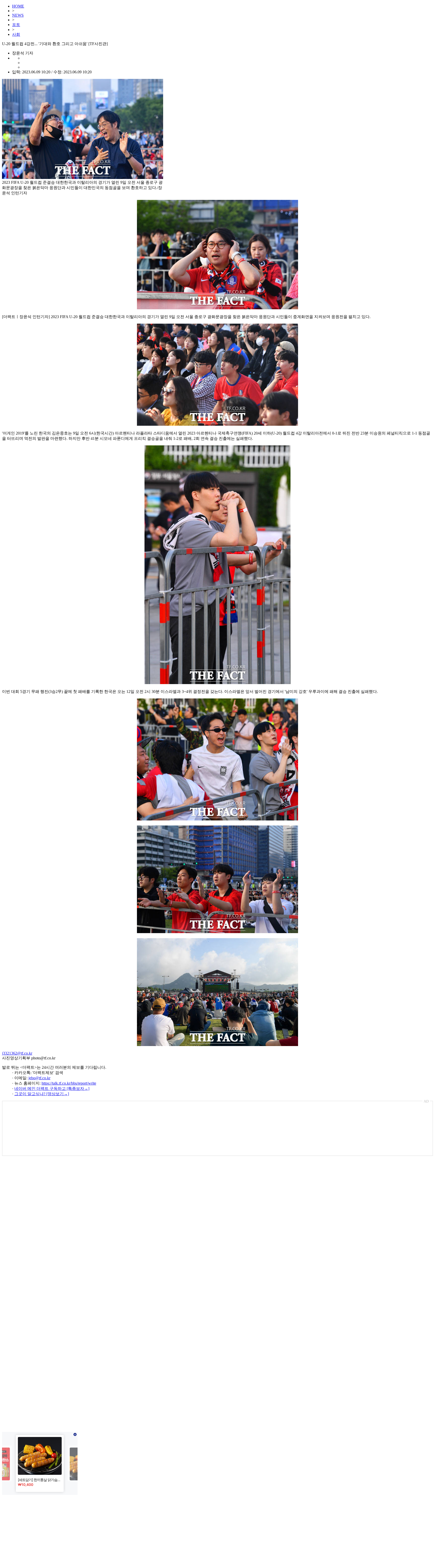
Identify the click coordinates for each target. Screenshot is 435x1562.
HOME (18, 6)
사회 (16, 34)
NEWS (18, 15)
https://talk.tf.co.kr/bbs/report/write (69, 1083)
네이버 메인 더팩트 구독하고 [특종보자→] (51, 1088)
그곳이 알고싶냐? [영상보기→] (41, 1094)
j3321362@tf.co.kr (17, 1053)
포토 (16, 24)
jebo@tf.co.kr (39, 1078)
